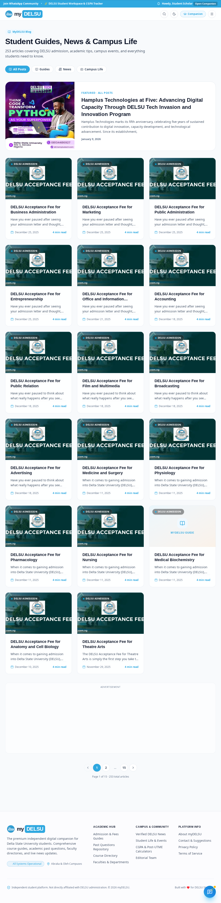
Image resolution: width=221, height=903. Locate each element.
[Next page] (133, 768)
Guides (44, 69)
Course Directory (105, 856)
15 (124, 768)
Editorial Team (146, 858)
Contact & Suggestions (194, 840)
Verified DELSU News (151, 834)
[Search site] (164, 14)
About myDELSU (190, 834)
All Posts (19, 69)
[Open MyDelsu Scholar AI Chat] (210, 892)
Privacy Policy (188, 847)
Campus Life (94, 69)
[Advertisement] (110, 720)
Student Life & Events (151, 840)
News (67, 69)
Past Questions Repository (104, 847)
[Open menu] (212, 14)
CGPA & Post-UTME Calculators (149, 849)
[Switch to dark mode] (174, 14)
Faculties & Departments (111, 862)
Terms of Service (190, 853)
